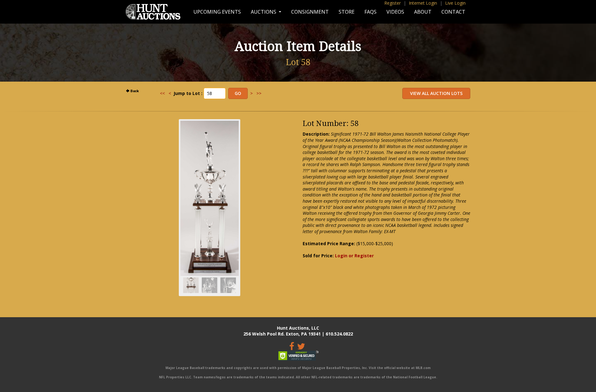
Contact (453, 11)
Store (346, 11)
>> (258, 93)
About (422, 11)
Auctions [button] (264, 11)
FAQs (370, 11)
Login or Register (354, 256)
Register (392, 3)
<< (162, 93)
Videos (395, 11)
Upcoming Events (217, 11)
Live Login (455, 3)
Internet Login (423, 3)
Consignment (310, 11)
